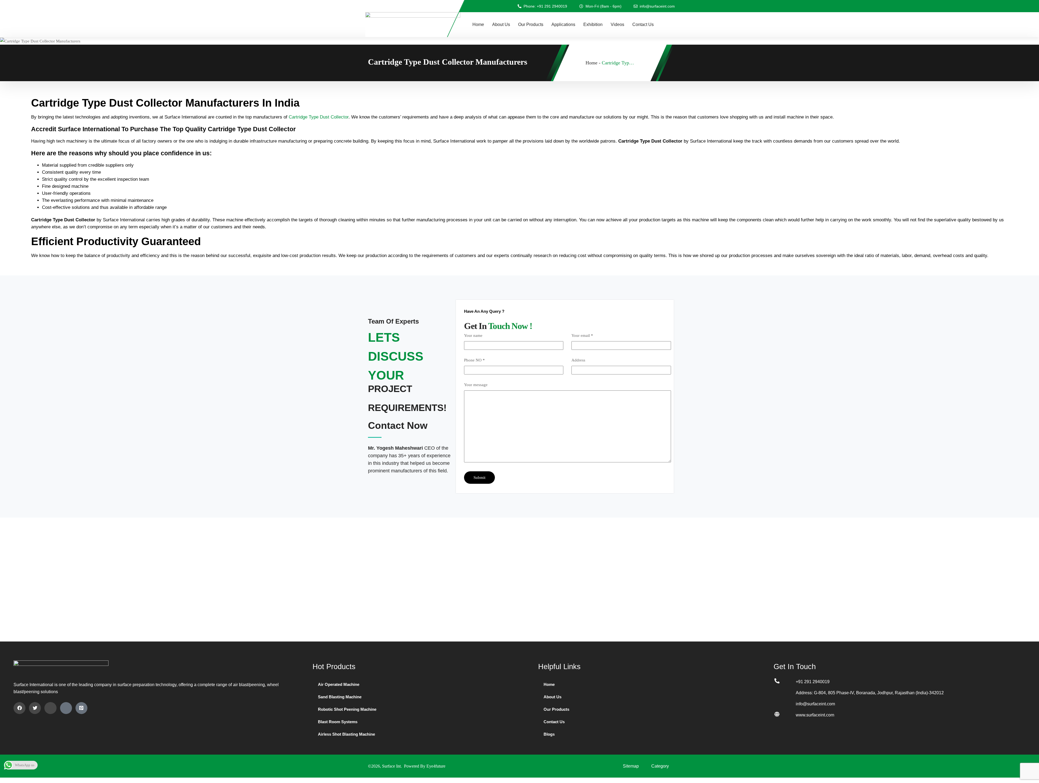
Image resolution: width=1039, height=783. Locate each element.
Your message (476, 385)
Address (578, 360)
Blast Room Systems (337, 721)
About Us (501, 24)
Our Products (530, 24)
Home (478, 24)
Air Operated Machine (338, 684)
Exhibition (593, 24)
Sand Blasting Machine (339, 697)
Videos (617, 24)
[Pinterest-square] (81, 708)
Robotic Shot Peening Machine (347, 709)
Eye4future (435, 766)
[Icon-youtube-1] (66, 708)
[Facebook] (19, 708)
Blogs (549, 734)
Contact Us (643, 24)
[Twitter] (35, 708)
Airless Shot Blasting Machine (346, 734)
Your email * (582, 335)
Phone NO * (474, 360)
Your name (473, 335)
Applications (563, 24)
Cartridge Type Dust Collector (318, 117)
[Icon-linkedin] (50, 708)
